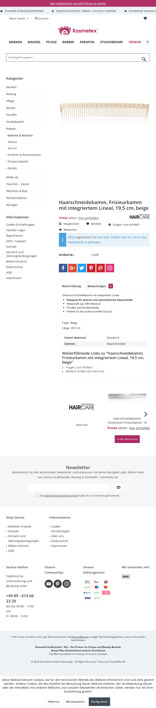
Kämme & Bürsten (20, 135)
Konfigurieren (99, 701)
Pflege (10, 101)
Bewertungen (100, 286)
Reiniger (12, 205)
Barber (11, 108)
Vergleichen (70, 224)
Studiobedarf (15, 122)
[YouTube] (49, 584)
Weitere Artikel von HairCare (84, 371)
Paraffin (11, 115)
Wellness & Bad (16, 191)
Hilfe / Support (16, 241)
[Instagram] (110, 268)
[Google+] (72, 268)
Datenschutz (14, 267)
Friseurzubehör (18, 161)
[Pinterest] (91, 268)
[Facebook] (63, 268)
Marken (11, 87)
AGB (9, 272)
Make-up (12, 177)
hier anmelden (88, 218)
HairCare (82, 425)
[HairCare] (81, 406)
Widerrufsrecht (16, 261)
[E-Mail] (100, 268)
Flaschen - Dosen (17, 184)
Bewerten (70, 230)
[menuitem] (145, 18)
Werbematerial (16, 198)
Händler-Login (15, 230)
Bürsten (12, 148)
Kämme (12, 142)
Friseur (11, 129)
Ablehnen (54, 701)
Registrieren (14, 235)
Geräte (12, 168)
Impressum (14, 278)
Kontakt (11, 246)
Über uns (57, 536)
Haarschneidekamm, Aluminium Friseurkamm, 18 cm (127, 421)
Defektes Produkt (19, 526)
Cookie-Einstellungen (20, 224)
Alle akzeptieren (75, 701)
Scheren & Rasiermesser (24, 155)
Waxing (11, 94)
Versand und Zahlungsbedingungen (21, 254)
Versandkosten (80, 637)
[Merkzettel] (145, 18)
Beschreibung (71, 286)
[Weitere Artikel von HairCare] (140, 216)
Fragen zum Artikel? (126, 224)
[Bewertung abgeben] (94, 213)
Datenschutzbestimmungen (61, 495)
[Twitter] (82, 268)
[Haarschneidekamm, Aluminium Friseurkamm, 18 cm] (127, 400)
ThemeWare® (117, 661)
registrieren (83, 237)
